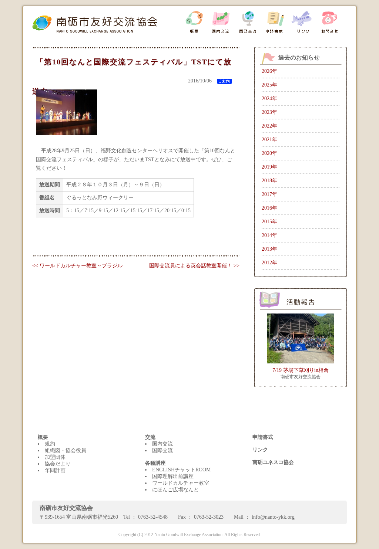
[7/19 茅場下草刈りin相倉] (300, 338)
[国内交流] (220, 22)
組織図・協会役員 (65, 450)
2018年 (269, 180)
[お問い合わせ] (328, 22)
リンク (260, 450)
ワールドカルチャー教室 (180, 483)
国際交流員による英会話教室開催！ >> (194, 265)
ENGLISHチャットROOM (181, 469)
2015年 (269, 221)
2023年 (269, 112)
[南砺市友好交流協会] (106, 21)
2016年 (269, 208)
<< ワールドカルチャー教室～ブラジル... (79, 265)
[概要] (193, 22)
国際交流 (162, 450)
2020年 (269, 153)
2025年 (269, 85)
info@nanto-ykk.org (273, 517)
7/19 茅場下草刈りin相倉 (300, 370)
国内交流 (162, 444)
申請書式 (262, 437)
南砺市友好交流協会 (301, 376)
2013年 (269, 249)
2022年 (269, 126)
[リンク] (301, 22)
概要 (43, 437)
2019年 (269, 167)
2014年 (269, 235)
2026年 (269, 71)
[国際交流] (247, 22)
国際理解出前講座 (173, 476)
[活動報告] (300, 299)
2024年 (269, 98)
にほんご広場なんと (175, 489)
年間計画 (55, 470)
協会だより (58, 464)
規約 (50, 444)
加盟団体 (55, 457)
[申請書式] (274, 22)
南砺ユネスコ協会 (273, 462)
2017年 (269, 194)
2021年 (269, 139)
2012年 (269, 262)
